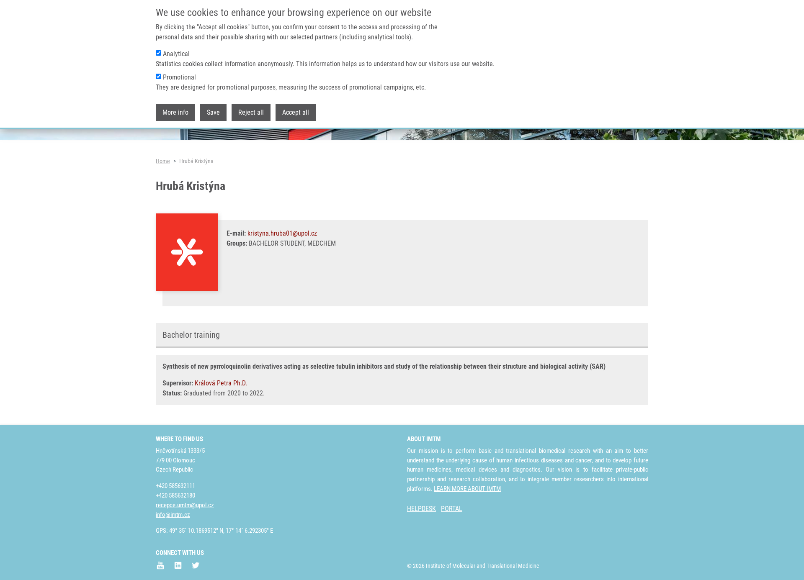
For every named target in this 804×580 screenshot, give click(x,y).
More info (175, 112)
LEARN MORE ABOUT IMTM (467, 489)
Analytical (176, 54)
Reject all (251, 112)
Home (163, 161)
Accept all (295, 112)
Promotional (179, 77)
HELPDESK (421, 509)
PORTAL (451, 509)
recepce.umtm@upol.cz (185, 505)
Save (213, 112)
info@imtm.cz (173, 514)
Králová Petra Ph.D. (221, 383)
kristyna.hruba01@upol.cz (282, 233)
